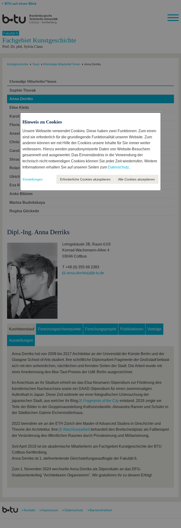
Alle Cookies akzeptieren (136, 179)
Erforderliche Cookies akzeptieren (85, 179)
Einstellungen (33, 179)
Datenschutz (118, 167)
